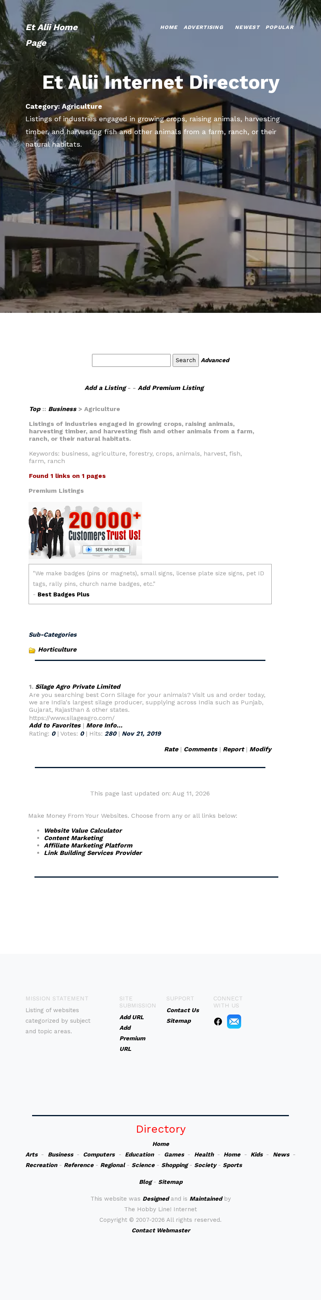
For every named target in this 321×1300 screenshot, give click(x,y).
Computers (99, 1154)
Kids (257, 1154)
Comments (200, 749)
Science (143, 1165)
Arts (31, 1154)
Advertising (203, 27)
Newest (247, 27)
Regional (112, 1165)
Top (35, 409)
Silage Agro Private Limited (77, 686)
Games (174, 1154)
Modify (260, 749)
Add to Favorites (55, 725)
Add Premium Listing (171, 387)
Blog (145, 1181)
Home (169, 27)
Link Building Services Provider (93, 852)
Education (139, 1154)
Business (62, 409)
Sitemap (170, 1181)
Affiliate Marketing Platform (88, 845)
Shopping (174, 1165)
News (281, 1154)
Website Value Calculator (83, 830)
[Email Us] (234, 1021)
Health (204, 1154)
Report (233, 749)
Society (205, 1165)
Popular (279, 27)
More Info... (104, 725)
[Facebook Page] (218, 1021)
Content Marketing (73, 838)
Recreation (41, 1165)
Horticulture (57, 649)
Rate (171, 749)
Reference (79, 1165)
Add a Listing (105, 387)
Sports (232, 1165)
